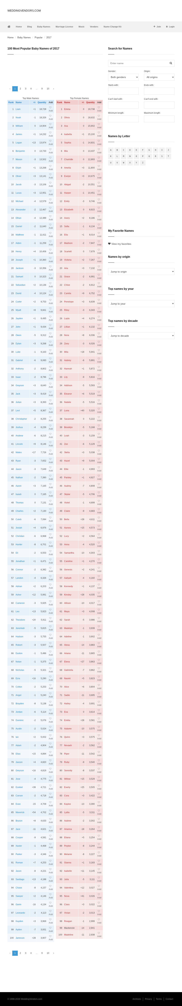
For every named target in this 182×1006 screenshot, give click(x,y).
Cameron (20, 603)
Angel (18, 695)
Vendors (94, 26)
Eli (17, 553)
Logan (19, 142)
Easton (19, 653)
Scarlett (67, 251)
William (19, 126)
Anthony (20, 368)
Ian (17, 737)
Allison (67, 603)
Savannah (69, 419)
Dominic (20, 720)
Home (19, 26)
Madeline (68, 935)
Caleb (19, 519)
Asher (18, 594)
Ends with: (149, 85)
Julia (66, 879)
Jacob (19, 184)
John (18, 327)
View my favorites (121, 243)
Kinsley (67, 594)
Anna (66, 544)
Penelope (69, 301)
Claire (67, 511)
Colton (19, 687)
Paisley (67, 477)
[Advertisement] (55, 69)
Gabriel (19, 360)
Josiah (19, 528)
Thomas (19, 502)
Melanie (68, 854)
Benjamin (20, 151)
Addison (68, 385)
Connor (19, 569)
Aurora (67, 528)
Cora (66, 795)
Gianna (67, 862)
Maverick (20, 812)
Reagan (68, 921)
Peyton (67, 846)
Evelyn (67, 176)
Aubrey (67, 360)
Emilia (67, 720)
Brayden (20, 703)
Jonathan (20, 561)
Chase (19, 887)
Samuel (19, 276)
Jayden (19, 318)
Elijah (18, 168)
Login (172, 26)
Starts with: (113, 85)
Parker (19, 854)
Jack (18, 394)
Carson (19, 795)
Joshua (19, 427)
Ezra (18, 678)
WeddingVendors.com (24, 10)
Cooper (19, 837)
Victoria (67, 260)
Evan (18, 804)
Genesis (68, 569)
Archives (137, 999)
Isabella (68, 134)
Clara (66, 904)
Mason (19, 159)
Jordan (19, 712)
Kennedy (68, 586)
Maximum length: (152, 113)
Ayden (19, 929)
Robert (19, 645)
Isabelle (68, 871)
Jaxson (19, 762)
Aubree (67, 821)
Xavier (19, 846)
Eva (66, 712)
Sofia (66, 226)
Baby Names (43, 26)
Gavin (18, 904)
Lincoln (19, 444)
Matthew (20, 235)
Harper (67, 193)
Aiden (18, 243)
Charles (19, 511)
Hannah (68, 368)
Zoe (66, 444)
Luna (66, 410)
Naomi (67, 678)
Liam (18, 109)
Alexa (67, 645)
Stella (67, 452)
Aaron (19, 486)
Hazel (67, 461)
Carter (19, 301)
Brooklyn (68, 427)
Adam (18, 745)
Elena (67, 661)
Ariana (67, 653)
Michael (19, 201)
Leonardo (20, 913)
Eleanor (68, 394)
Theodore (20, 620)
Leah (66, 435)
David (18, 293)
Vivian (67, 913)
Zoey (66, 343)
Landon (19, 578)
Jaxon (19, 469)
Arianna (68, 829)
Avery (67, 218)
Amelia (67, 168)
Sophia (67, 142)
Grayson (20, 385)
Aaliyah (67, 578)
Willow (67, 779)
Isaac (18, 377)
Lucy (66, 536)
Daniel (19, 226)
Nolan (19, 661)
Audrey (67, 486)
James (19, 134)
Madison (68, 243)
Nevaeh (68, 745)
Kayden (19, 921)
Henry (19, 251)
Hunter (19, 544)
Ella (66, 235)
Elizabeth (68, 209)
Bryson (19, 821)
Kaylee (67, 804)
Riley (66, 310)
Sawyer (19, 896)
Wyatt (18, 310)
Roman (19, 862)
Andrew (19, 435)
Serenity (68, 770)
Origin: (147, 71)
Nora (66, 335)
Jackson (20, 268)
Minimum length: (116, 113)
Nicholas (20, 670)
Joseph (19, 260)
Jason (19, 871)
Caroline (68, 561)
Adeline (68, 636)
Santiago (20, 879)
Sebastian (20, 285)
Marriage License (64, 26)
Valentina (68, 887)
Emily (66, 201)
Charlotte (68, 159)
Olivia (67, 117)
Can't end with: (151, 99)
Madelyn (68, 628)
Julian (19, 402)
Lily (66, 377)
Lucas (19, 193)
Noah (18, 117)
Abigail (67, 184)
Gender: (112, 71)
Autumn (68, 728)
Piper (66, 754)
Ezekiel (19, 787)
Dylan (18, 343)
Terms (159, 999)
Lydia (66, 812)
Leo (17, 611)
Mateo (19, 452)
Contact (169, 999)
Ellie (66, 469)
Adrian (19, 586)
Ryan (18, 461)
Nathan (19, 477)
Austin (19, 728)
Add (51, 111)
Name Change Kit (112, 26)
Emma (67, 109)
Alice (66, 687)
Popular (38, 37)
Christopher (21, 419)
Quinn (67, 737)
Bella (66, 519)
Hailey (67, 703)
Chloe (67, 285)
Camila (67, 293)
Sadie (67, 695)
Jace (18, 829)
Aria (66, 268)
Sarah (67, 620)
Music (82, 26)
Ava (66, 126)
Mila (66, 352)
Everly (67, 787)
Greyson (20, 770)
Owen (18, 335)
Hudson (19, 636)
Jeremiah (20, 628)
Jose (18, 779)
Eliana (67, 837)
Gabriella (68, 670)
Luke (18, 352)
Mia (66, 151)
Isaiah (19, 494)
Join (159, 26)
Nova (66, 896)
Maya (66, 611)
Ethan (18, 218)
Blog (29, 26)
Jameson (20, 938)
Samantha (69, 553)
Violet (67, 502)
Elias (18, 754)
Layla (66, 318)
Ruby (66, 762)
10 (48, 88)
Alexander (21, 209)
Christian (20, 536)
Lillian (67, 327)
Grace (67, 276)
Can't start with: (115, 99)
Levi (18, 410)
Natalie (67, 402)
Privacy (148, 999)
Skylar (67, 494)
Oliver (18, 176)
